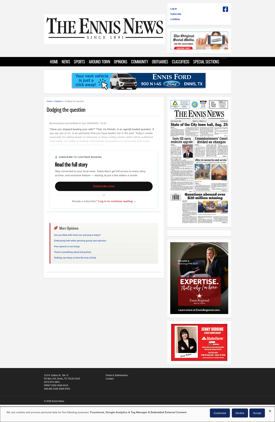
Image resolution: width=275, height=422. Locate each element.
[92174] (199, 343)
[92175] (199, 40)
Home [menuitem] (54, 61)
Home (49, 101)
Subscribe (175, 14)
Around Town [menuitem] (99, 61)
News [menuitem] (66, 61)
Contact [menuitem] (224, 58)
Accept (257, 413)
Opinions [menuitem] (120, 61)
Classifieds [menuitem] (181, 61)
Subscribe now (103, 186)
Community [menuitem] (139, 61)
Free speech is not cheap (67, 246)
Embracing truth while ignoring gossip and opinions (80, 240)
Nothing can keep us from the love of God (75, 257)
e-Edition (175, 19)
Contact (110, 378)
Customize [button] (220, 413)
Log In (173, 8)
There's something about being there (72, 252)
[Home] (104, 42)
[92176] (137, 82)
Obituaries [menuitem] (160, 61)
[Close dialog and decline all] (270, 410)
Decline (240, 413)
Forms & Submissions (117, 375)
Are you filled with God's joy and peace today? (77, 235)
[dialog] (137, 414)
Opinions (58, 101)
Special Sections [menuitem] (206, 61)
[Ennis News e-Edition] (199, 222)
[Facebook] (225, 10)
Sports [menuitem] (79, 61)
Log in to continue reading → (117, 201)
